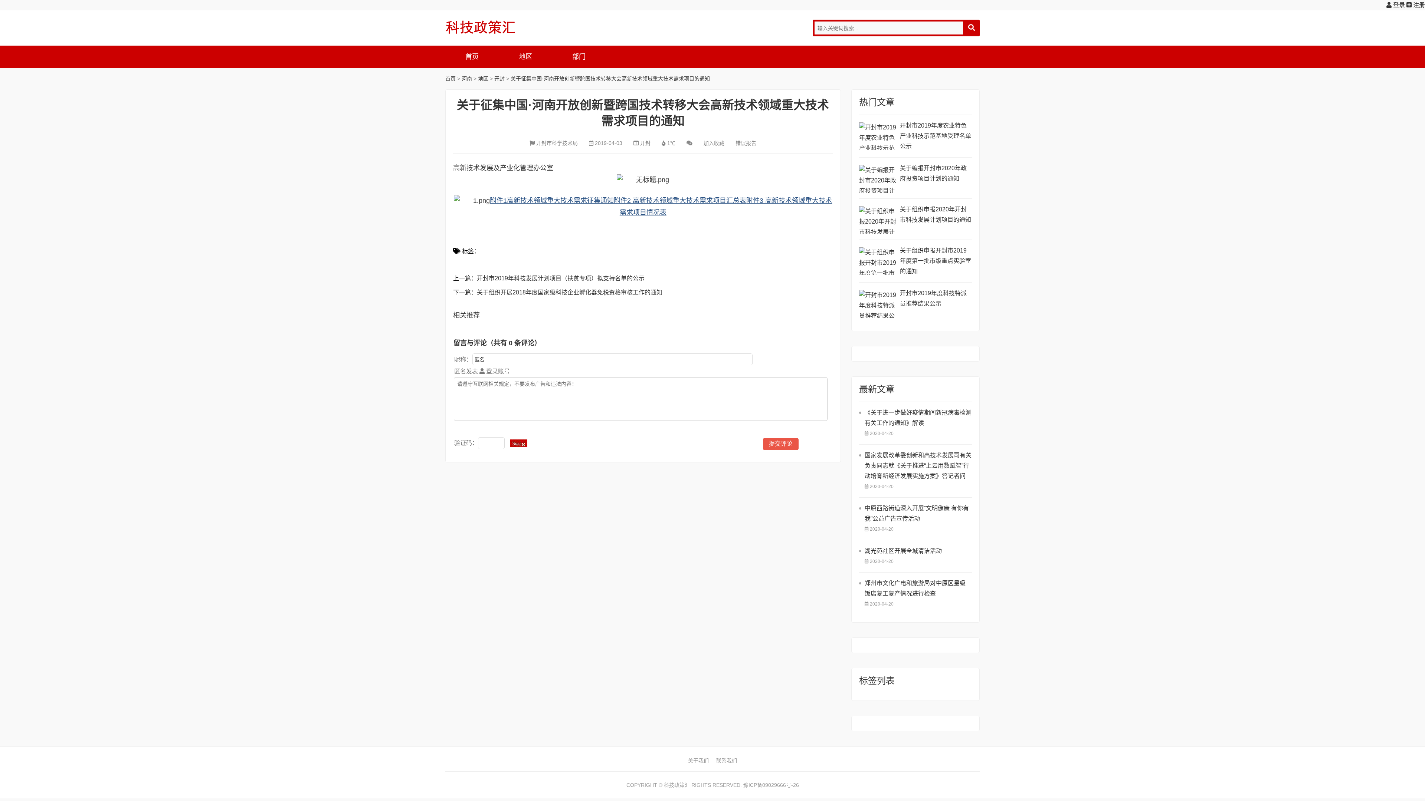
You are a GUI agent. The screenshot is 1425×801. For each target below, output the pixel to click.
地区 (525, 56)
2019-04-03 (608, 143)
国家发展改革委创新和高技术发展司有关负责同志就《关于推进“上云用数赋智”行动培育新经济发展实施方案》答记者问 (918, 465)
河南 (467, 79)
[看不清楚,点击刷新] (518, 443)
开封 (499, 79)
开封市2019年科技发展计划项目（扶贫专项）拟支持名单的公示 (561, 278)
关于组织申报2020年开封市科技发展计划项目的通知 (935, 214)
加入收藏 (714, 143)
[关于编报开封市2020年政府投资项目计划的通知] (877, 179)
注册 (1418, 5)
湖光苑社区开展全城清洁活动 (903, 551)
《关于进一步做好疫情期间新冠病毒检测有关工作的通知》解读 (918, 417)
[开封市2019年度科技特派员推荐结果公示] (877, 304)
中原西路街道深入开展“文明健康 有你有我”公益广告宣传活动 (917, 513)
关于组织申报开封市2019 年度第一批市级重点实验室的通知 (935, 260)
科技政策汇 (480, 27)
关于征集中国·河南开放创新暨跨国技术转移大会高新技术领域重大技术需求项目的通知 (610, 79)
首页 (472, 56)
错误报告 (746, 143)
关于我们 (698, 761)
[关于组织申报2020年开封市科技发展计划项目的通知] (877, 220)
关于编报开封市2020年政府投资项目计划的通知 (933, 173)
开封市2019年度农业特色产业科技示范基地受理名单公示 (935, 135)
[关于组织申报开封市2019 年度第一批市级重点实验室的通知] (877, 261)
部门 (579, 56)
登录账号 (497, 371)
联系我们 (726, 761)
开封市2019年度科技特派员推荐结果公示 (933, 298)
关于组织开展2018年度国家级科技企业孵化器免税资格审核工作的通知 (569, 292)
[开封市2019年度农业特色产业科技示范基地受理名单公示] (877, 136)
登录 (1398, 5)
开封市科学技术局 (557, 143)
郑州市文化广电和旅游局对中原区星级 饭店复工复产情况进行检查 (915, 588)
